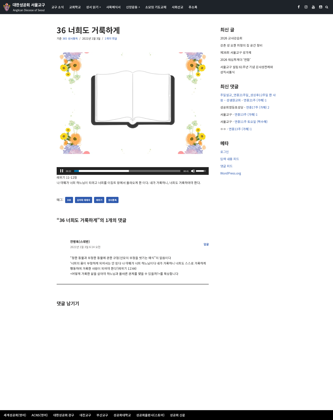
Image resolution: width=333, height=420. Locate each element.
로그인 (224, 151)
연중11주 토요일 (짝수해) (251, 121)
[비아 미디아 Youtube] (320, 7)
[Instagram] (306, 7)
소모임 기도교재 (155, 7)
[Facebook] (298, 7)
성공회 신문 (177, 415)
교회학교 (75, 7)
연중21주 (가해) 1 (255, 100)
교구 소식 (57, 7)
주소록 (193, 7)
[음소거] (193, 171)
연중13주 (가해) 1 (246, 114)
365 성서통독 (70, 38)
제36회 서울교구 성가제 (235, 52)
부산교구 (102, 415)
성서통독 (112, 199)
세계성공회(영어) (15, 415)
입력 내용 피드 (229, 158)
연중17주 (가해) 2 (257, 107)
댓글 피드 (226, 166)
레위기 (99, 199)
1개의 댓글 (111, 38)
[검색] (326, 7)
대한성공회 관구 (63, 415)
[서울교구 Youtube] (313, 7)
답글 (206, 244)
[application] (133, 171)
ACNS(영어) (40, 415)
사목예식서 (113, 7)
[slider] (127, 171)
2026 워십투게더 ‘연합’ (235, 59)
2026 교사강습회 (231, 38)
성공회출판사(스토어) (150, 415)
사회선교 (177, 7)
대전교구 (85, 415)
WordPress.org (230, 173)
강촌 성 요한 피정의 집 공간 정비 (241, 45)
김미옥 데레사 (83, 199)
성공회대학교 (122, 415)
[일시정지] (62, 171)
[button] (100, 7)
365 (69, 199)
